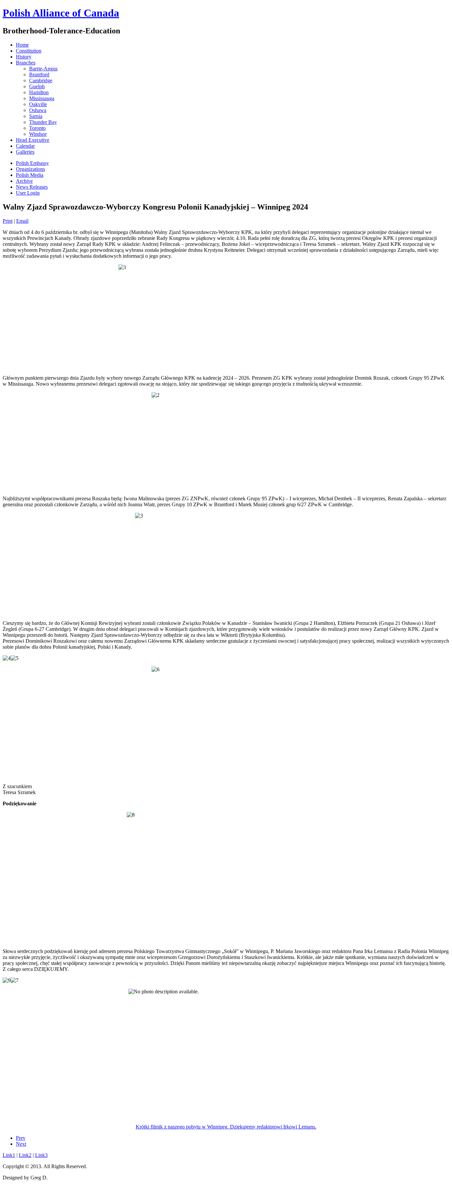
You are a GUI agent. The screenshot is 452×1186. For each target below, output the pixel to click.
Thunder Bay (43, 122)
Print (8, 221)
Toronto (37, 128)
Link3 (41, 1155)
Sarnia (35, 116)
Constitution (28, 51)
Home (22, 45)
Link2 (25, 1155)
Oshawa (37, 110)
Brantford (39, 74)
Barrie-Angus (43, 68)
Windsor (38, 134)
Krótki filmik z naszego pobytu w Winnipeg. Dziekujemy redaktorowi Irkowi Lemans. (226, 1126)
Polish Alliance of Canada (61, 13)
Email (22, 221)
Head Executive (32, 140)
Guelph (37, 86)
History (23, 56)
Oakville (38, 104)
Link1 (9, 1155)
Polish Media (29, 175)
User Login (28, 193)
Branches (25, 62)
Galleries (25, 152)
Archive (24, 181)
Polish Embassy (32, 163)
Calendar (25, 146)
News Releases (32, 187)
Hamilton (39, 92)
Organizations (30, 169)
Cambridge (40, 80)
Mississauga (41, 98)
